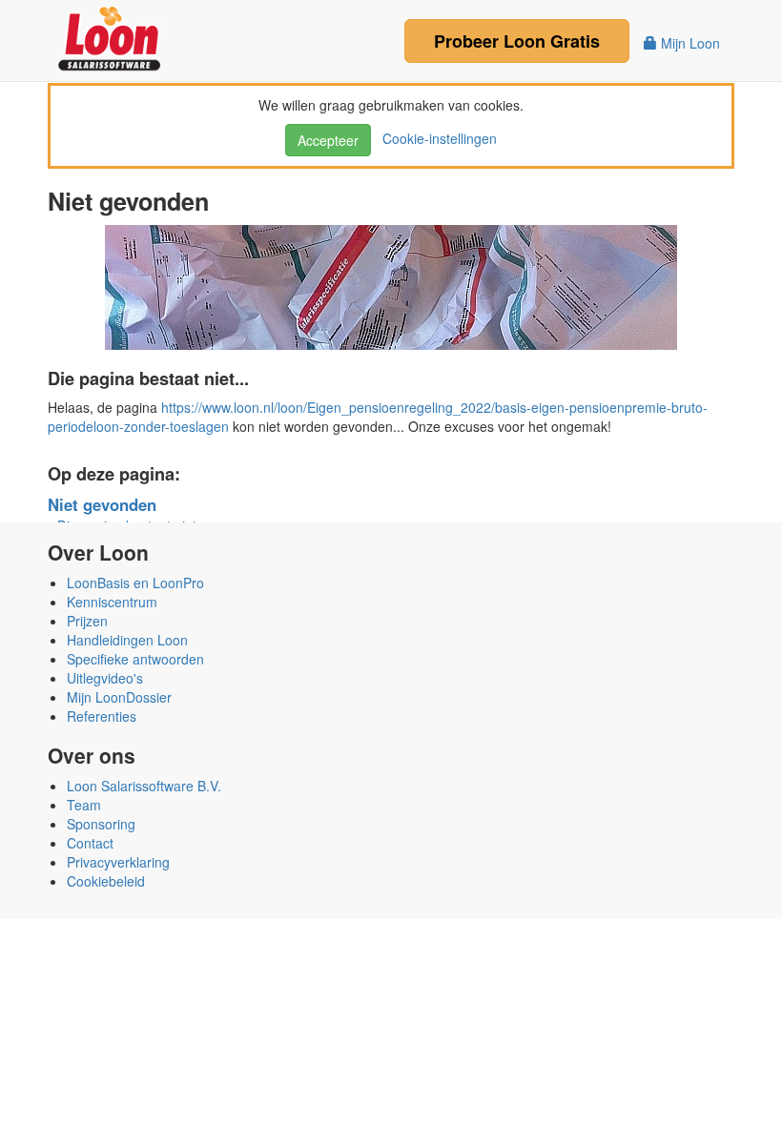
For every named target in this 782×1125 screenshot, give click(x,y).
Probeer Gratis (517, 41)
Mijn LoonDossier (119, 696)
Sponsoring (101, 823)
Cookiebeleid (106, 880)
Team (84, 804)
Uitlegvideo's (105, 677)
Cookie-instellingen (436, 138)
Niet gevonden (102, 504)
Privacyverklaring (118, 861)
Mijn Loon (688, 42)
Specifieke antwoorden (135, 658)
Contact (90, 842)
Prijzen (87, 620)
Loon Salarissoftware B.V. (144, 785)
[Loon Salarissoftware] (111, 36)
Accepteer (328, 140)
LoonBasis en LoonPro (135, 582)
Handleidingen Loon (127, 639)
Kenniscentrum (112, 601)
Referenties (101, 716)
